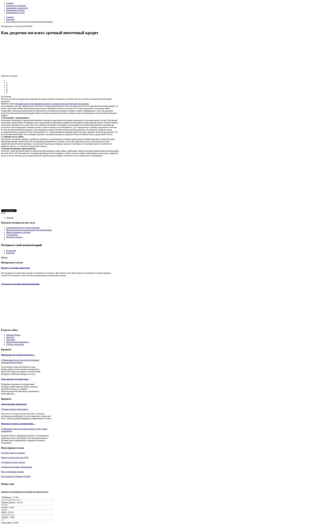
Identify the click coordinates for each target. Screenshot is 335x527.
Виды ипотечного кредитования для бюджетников (29, 230)
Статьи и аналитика (15, 344)
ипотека (9, 217)
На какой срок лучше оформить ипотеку (33, 104)
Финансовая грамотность (17, 342)
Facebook (10, 253)
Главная (9, 17)
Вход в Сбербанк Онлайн (12, 472)
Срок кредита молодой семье (14, 379)
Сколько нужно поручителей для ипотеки (70, 104)
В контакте (11, 250)
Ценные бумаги (13, 335)
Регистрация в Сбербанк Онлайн (16, 476)
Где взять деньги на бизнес (13, 453)
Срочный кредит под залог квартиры (23, 228)
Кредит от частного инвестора (15, 268)
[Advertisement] (60, 56)
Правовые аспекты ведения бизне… (18, 424)
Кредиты (10, 19)
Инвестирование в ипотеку (18, 232)
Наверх (4, 257)
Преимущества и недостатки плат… (18, 355)
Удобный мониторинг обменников (16, 467)
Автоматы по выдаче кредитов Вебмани (20, 284)
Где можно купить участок (13, 462)
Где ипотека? (12, 235)
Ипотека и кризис (14, 237)
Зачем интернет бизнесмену (14, 404)
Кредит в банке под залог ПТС (15, 457)
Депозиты (10, 340)
